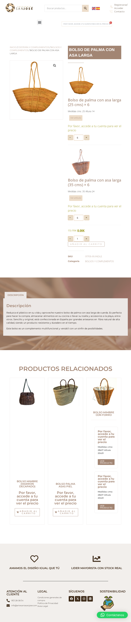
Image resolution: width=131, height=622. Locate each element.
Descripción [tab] (16, 295)
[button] (39, 22)
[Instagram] (84, 599)
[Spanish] (98, 8)
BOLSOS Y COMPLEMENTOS (99, 261)
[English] (94, 8)
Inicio (13, 47)
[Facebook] (71, 599)
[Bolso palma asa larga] (81, 80)
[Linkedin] (90, 599)
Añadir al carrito (86, 244)
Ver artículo (75, 117)
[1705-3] (81, 162)
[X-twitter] (77, 599)
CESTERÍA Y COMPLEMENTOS (33, 47)
